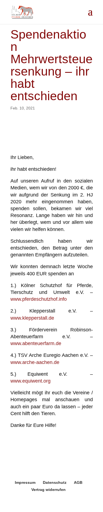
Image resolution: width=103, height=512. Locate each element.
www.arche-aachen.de (34, 362)
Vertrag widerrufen (48, 489)
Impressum (25, 482)
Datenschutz (54, 482)
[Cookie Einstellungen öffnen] (9, 505)
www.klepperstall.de (32, 318)
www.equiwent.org (30, 381)
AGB (78, 482)
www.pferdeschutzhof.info (38, 299)
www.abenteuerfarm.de (35, 343)
